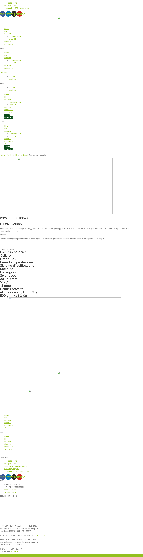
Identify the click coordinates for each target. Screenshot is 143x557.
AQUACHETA (40, 535)
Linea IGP (12, 39)
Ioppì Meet (8, 44)
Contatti (8, 112)
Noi (5, 31)
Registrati (13, 79)
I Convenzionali (15, 36)
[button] (71, 48)
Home (6, 29)
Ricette (7, 41)
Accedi (12, 76)
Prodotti (7, 34)
